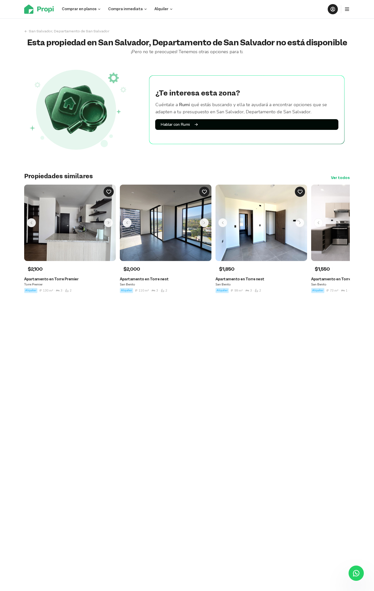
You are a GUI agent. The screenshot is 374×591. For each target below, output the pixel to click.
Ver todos (340, 178)
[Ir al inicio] (40, 9)
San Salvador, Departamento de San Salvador (69, 31)
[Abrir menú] (347, 9)
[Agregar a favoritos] (109, 192)
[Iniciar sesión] (333, 9)
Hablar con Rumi (175, 124)
